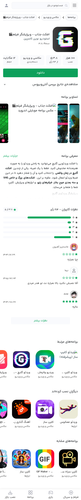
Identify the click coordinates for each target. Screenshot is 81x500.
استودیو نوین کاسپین (37, 39)
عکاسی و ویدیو (51, 17)
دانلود (41, 72)
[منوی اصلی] (74, 5)
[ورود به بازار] (6, 5)
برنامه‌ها (72, 17)
